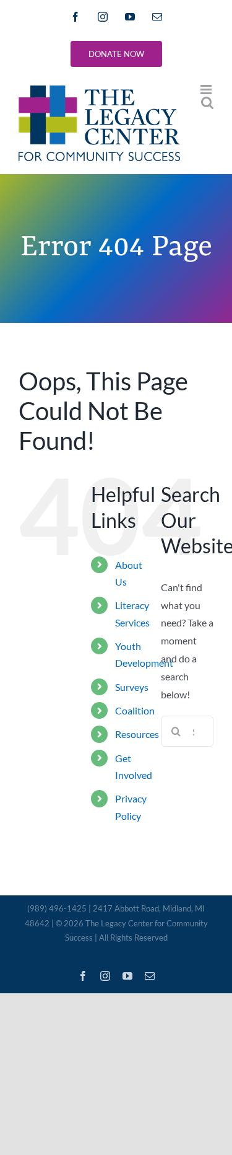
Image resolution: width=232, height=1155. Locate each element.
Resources (137, 734)
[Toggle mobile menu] (206, 89)
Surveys (131, 687)
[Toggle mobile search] (207, 102)
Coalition (135, 710)
